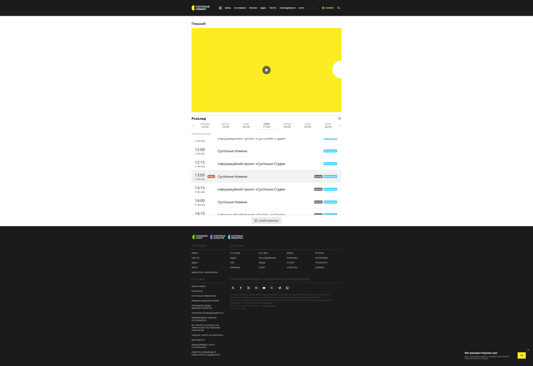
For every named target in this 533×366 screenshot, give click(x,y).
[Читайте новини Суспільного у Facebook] (240, 288)
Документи (198, 340)
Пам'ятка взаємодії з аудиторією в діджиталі (206, 353)
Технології (321, 262)
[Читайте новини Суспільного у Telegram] (279, 288)
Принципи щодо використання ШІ (202, 307)
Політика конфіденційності (208, 313)
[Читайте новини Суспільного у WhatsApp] (287, 288)
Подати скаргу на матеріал (207, 335)
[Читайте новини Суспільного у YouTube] (264, 288)
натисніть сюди (269, 305)
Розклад (199, 118)
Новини (320, 267)
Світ (232, 262)
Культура (292, 267)
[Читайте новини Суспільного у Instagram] (256, 288)
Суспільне (267, 303)
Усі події (235, 253)
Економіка (321, 258)
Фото (301, 8)
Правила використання (205, 300)
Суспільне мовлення (204, 296)
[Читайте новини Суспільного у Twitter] (248, 288)
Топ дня (263, 253)
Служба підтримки (269, 220)
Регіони (253, 8)
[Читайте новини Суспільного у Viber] (272, 288)
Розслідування (287, 8)
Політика (292, 258)
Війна (228, 8)
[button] (266, 70)
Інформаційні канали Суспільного (204, 319)
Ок (521, 355)
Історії (290, 262)
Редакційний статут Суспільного (203, 346)
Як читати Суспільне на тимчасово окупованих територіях (206, 328)
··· (312, 8)
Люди (262, 262)
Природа (235, 267)
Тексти (272, 8)
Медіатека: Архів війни (205, 272)
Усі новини (240, 8)
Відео (263, 8)
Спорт (262, 267)
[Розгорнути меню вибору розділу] (220, 8)
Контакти (197, 291)
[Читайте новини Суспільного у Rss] (233, 288)
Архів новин (199, 286)
